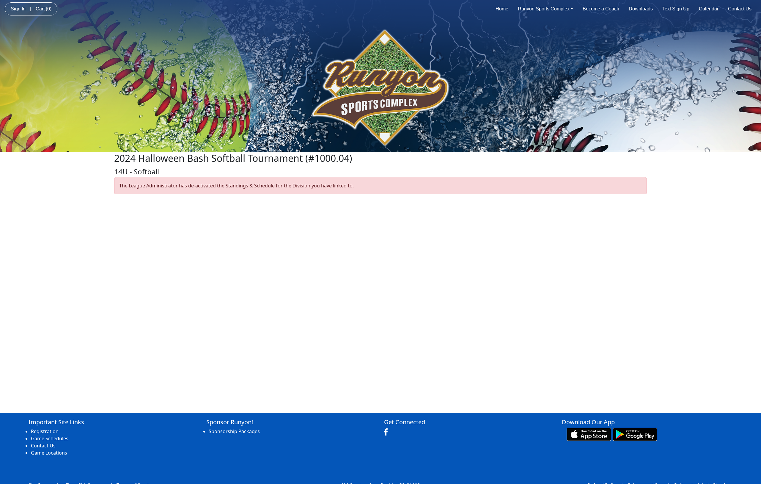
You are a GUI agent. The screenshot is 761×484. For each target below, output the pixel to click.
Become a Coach (601, 8)
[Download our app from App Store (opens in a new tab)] (589, 434)
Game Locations (49, 452)
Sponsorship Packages (234, 431)
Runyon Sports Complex (544, 8)
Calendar (708, 8)
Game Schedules (49, 438)
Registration (45, 431)
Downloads (641, 8)
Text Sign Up (675, 8)
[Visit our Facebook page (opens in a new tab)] (387, 432)
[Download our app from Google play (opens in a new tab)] (635, 434)
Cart (43, 8)
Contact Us (739, 8)
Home (502, 8)
